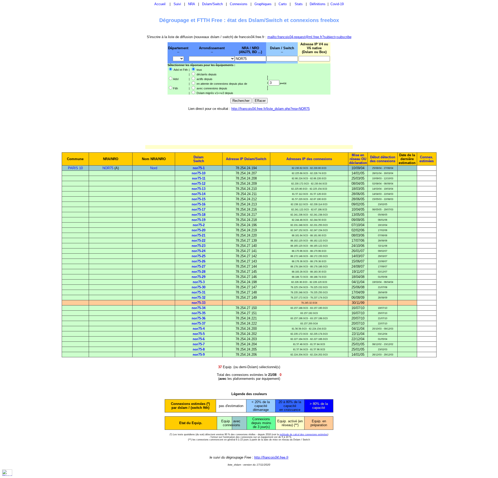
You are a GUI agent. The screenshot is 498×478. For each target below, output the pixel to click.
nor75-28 (198, 272)
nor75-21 (198, 235)
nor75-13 (198, 189)
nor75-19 (198, 220)
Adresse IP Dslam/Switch (246, 159)
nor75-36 (198, 318)
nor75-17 (198, 209)
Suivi (177, 4)
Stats (299, 4)
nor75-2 (199, 225)
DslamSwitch (198, 159)
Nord (153, 168)
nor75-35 (198, 313)
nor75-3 (199, 282)
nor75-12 (198, 184)
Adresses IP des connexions (309, 159)
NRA (191, 4)
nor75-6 (199, 339)
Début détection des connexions (382, 159)
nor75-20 (198, 230)
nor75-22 (198, 240)
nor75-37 (198, 323)
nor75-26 (198, 261)
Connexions (238, 4)
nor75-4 (199, 329)
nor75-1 (199, 168)
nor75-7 (199, 344)
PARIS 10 (75, 168)
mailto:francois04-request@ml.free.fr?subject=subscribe (309, 37)
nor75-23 (198, 246)
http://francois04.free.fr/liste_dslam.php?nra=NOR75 (270, 109)
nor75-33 (198, 303)
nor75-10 (198, 173)
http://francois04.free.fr (271, 457)
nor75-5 (199, 334)
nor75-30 (198, 287)
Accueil (159, 4)
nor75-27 (198, 266)
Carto (283, 4)
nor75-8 (199, 349)
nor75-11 (198, 178)
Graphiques (263, 4)
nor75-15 (198, 199)
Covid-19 (337, 4)
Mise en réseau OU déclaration (358, 159)
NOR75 (107, 168)
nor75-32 (198, 297)
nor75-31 (198, 292)
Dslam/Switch (212, 4)
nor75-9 (199, 354)
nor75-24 (198, 251)
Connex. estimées (426, 159)
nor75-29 (198, 277)
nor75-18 (198, 215)
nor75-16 (198, 204)
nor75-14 (198, 194)
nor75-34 (198, 308)
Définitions (318, 4)
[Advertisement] (141, 68)
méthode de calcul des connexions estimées (304, 434)
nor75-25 (198, 256)
